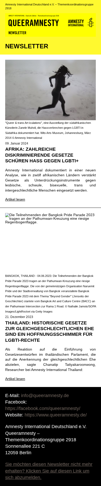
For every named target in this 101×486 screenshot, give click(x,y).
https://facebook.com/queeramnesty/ (42, 408)
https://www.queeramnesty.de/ (56, 414)
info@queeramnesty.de (45, 395)
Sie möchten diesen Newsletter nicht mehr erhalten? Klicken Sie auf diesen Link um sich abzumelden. (48, 471)
